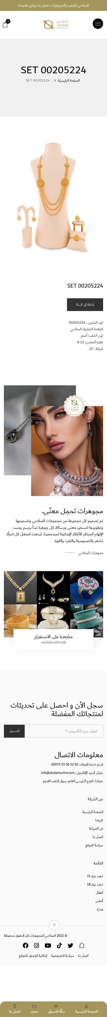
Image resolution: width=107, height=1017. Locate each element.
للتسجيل (14, 731)
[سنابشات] (82, 946)
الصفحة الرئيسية (69, 80)
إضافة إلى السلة (85, 304)
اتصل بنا (97, 837)
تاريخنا (99, 820)
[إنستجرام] (36, 946)
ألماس (99, 901)
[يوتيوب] (48, 946)
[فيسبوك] (25, 946)
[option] (53, 199)
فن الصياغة (96, 828)
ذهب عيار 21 (95, 876)
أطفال (99, 893)
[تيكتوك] (59, 946)
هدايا (100, 909)
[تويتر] (70, 946)
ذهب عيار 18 (95, 884)
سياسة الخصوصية (62, 956)
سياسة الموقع (94, 845)
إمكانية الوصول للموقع (33, 956)
